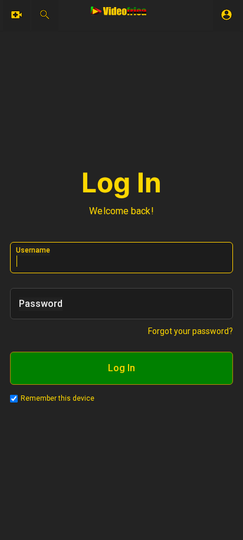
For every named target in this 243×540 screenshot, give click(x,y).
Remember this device (57, 398)
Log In (121, 368)
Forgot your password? (190, 331)
